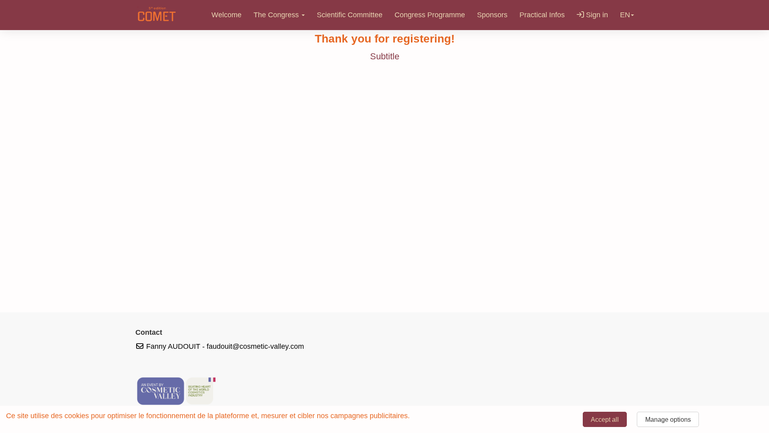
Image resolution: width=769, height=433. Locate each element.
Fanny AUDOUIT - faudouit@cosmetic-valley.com (224, 346)
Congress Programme (430, 15)
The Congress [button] (277, 15)
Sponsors (492, 15)
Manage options (668, 419)
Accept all (605, 419)
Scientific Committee (349, 15)
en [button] (625, 15)
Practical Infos (542, 15)
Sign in (596, 15)
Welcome (226, 15)
